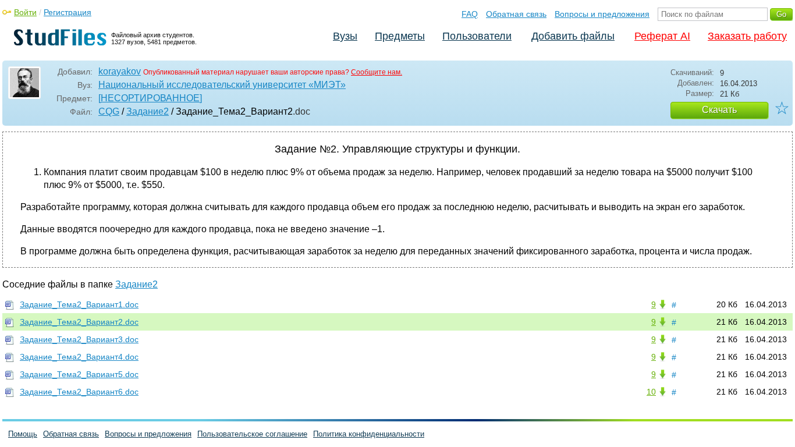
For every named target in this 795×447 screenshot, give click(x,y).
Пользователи (477, 36)
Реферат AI (662, 36)
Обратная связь (516, 14)
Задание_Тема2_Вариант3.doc (79, 339)
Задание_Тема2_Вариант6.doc (79, 391)
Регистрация (67, 12)
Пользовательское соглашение (252, 434)
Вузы (345, 36)
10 (651, 391)
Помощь (22, 434)
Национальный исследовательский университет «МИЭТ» (222, 85)
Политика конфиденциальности (368, 434)
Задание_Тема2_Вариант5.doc (79, 374)
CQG (108, 111)
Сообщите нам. (376, 72)
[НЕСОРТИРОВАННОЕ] (150, 98)
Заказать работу (747, 36)
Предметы (400, 36)
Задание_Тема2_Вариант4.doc (79, 356)
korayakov (119, 71)
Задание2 (147, 111)
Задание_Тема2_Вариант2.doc (79, 322)
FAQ (470, 14)
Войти (25, 12)
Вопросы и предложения (602, 14)
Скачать (719, 110)
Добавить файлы (573, 36)
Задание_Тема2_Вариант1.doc (79, 304)
